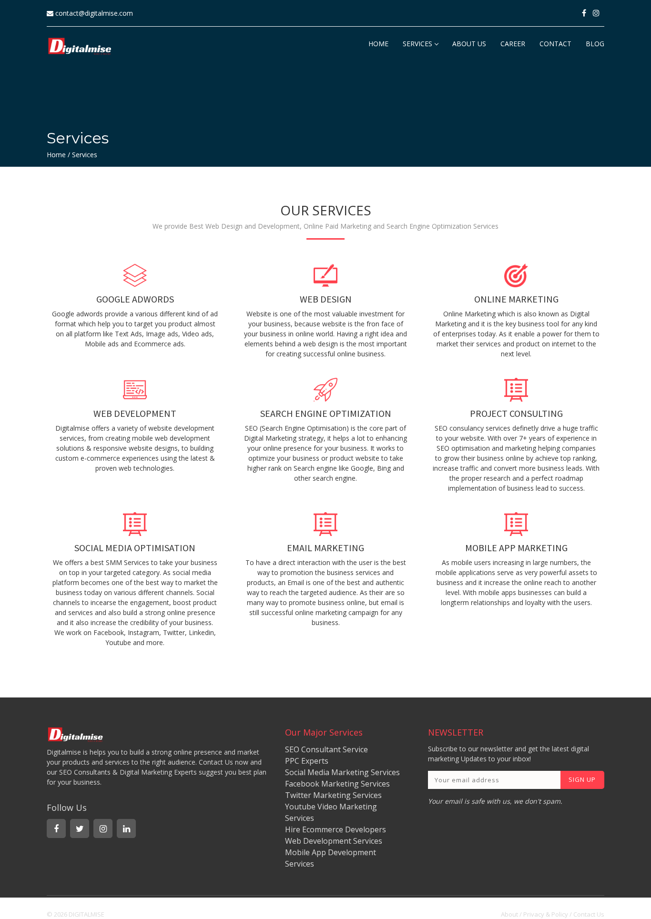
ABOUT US (469, 43)
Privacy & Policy (545, 914)
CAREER (512, 43)
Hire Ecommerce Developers (335, 829)
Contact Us (588, 914)
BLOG (595, 43)
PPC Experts (306, 761)
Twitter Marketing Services (333, 795)
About (509, 914)
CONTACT (555, 43)
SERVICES (417, 43)
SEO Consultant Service (326, 749)
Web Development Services (333, 841)
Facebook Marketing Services (337, 783)
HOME (378, 43)
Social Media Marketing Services (342, 772)
